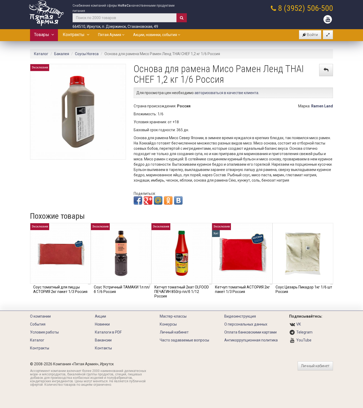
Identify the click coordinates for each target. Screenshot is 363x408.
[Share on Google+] (148, 200)
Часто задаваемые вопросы (184, 340)
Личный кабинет (174, 332)
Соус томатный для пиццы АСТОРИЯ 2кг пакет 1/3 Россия (60, 289)
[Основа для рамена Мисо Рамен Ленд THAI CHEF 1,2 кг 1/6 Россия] (78, 111)
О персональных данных (245, 324)
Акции (100, 316)
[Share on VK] (178, 200)
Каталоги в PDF (108, 332)
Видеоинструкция (240, 316)
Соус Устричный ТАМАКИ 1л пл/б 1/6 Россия (122, 289)
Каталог (41, 54)
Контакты (103, 348)
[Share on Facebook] (138, 200)
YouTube (303, 340)
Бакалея (61, 54)
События (37, 324)
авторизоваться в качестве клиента (226, 93)
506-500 (320, 8)
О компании (40, 316)
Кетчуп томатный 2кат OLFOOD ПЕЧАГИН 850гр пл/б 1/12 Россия (181, 291)
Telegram (304, 332)
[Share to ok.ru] (168, 200)
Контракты (75, 34)
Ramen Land (322, 106)
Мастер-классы (173, 316)
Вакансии (103, 340)
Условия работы (44, 332)
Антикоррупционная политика (251, 340)
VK (298, 324)
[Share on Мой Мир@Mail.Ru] (158, 200)
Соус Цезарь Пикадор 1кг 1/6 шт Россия (304, 289)
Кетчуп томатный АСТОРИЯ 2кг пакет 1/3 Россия (242, 289)
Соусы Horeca (87, 54)
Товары (42, 34)
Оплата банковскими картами (250, 332)
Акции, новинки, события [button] (155, 35)
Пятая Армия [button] (110, 35)
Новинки (102, 324)
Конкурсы (168, 324)
